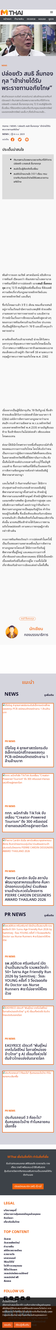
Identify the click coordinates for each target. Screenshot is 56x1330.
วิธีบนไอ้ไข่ (9, 1262)
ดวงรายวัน (9, 1254)
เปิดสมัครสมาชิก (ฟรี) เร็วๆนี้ (28, 1186)
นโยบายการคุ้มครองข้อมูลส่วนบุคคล (22, 1214)
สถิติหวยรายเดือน (13, 1250)
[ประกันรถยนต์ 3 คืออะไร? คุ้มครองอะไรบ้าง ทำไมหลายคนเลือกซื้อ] (28, 1089)
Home (5, 126)
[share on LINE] (27, 139)
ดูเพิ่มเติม (49, 695)
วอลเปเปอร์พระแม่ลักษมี (16, 1273)
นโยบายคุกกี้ (10, 1210)
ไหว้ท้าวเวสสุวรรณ (13, 1266)
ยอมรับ (7, 1325)
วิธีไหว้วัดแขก (10, 1269)
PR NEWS (10, 741)
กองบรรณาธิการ (36, 635)
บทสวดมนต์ (10, 1258)
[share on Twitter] (20, 139)
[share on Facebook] (12, 139)
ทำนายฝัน (19, 19)
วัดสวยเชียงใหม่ (12, 1243)
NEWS (4, 65)
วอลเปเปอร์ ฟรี (11, 1277)
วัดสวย (7, 1239)
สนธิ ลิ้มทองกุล (27, 618)
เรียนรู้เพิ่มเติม (22, 1325)
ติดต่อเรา (8, 1218)
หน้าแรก (7, 19)
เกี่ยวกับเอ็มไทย (11, 1222)
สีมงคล (7, 1281)
